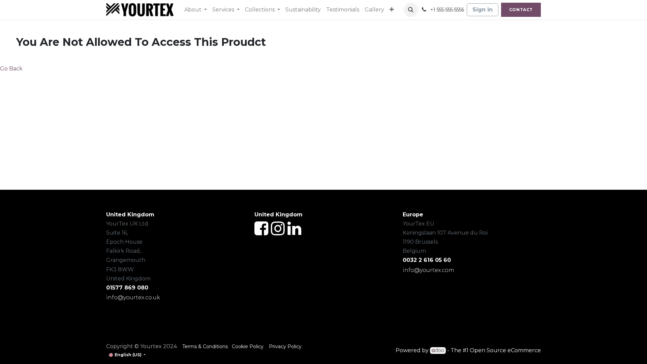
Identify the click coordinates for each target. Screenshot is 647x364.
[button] (411, 10)
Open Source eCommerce (505, 350)
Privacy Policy (285, 346)
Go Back (11, 68)
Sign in (482, 9)
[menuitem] (196, 10)
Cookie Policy (248, 346)
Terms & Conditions (205, 346)
